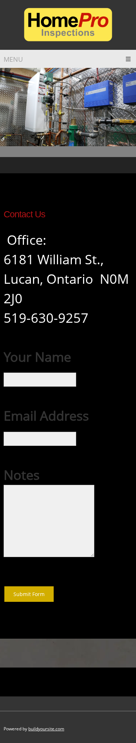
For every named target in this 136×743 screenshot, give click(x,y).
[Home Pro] (68, 25)
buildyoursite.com (46, 729)
